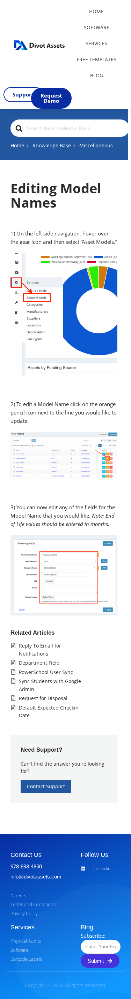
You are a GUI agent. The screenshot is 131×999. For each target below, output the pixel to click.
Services (96, 43)
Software (96, 27)
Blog (96, 75)
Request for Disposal (43, 698)
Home (96, 11)
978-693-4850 (26, 866)
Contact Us (26, 854)
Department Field (39, 662)
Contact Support (46, 786)
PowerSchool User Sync (46, 672)
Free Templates (96, 59)
